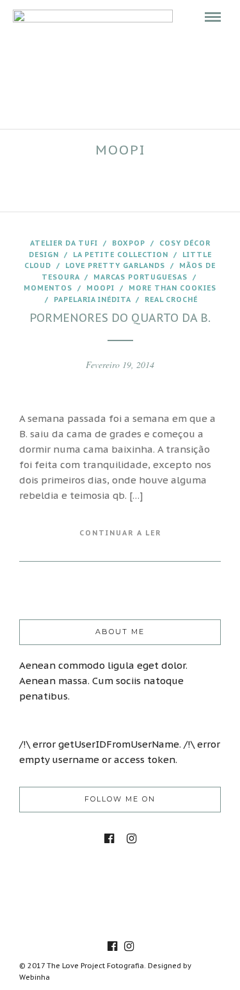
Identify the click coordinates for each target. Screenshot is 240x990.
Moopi (100, 287)
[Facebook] (109, 838)
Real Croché (171, 299)
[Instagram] (131, 838)
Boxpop (128, 243)
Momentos (48, 287)
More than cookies (172, 287)
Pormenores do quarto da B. (120, 317)
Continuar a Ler (120, 532)
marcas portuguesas (140, 277)
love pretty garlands (115, 265)
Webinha (34, 977)
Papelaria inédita (92, 299)
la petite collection (120, 254)
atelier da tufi (64, 243)
